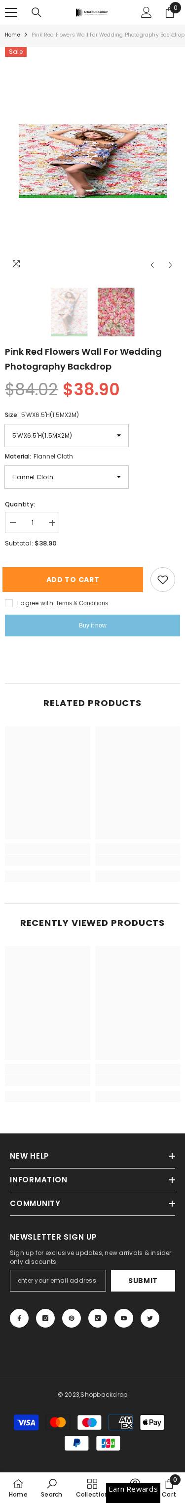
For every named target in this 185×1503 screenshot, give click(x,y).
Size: (42, 415)
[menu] (11, 12)
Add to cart (77, 579)
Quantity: (20, 504)
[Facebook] (19, 1318)
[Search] (36, 12)
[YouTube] (123, 1318)
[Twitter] (150, 1318)
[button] (152, 265)
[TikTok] (97, 1318)
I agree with (35, 603)
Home (12, 35)
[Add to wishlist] (162, 579)
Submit (143, 1281)
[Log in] (146, 12)
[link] (47, 860)
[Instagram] (45, 1318)
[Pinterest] (71, 1318)
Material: (39, 456)
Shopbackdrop (103, 1394)
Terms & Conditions (82, 603)
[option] (92, 161)
